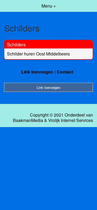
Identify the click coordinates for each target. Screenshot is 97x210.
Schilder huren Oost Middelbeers (38, 54)
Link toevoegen (37, 72)
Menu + (48, 6)
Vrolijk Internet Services (70, 120)
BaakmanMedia (28, 120)
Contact (65, 72)
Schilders (16, 44)
